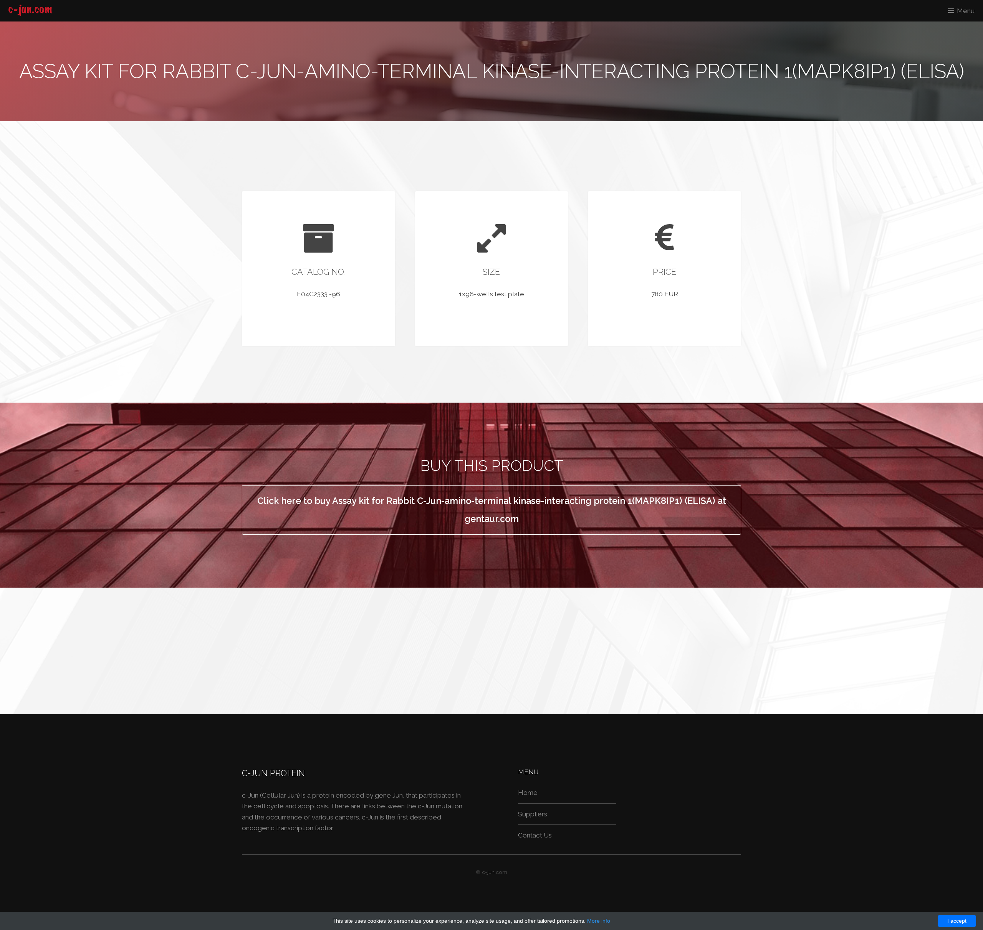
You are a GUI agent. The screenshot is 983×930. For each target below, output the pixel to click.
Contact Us (535, 835)
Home (528, 792)
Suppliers (532, 814)
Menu (966, 11)
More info (598, 921)
